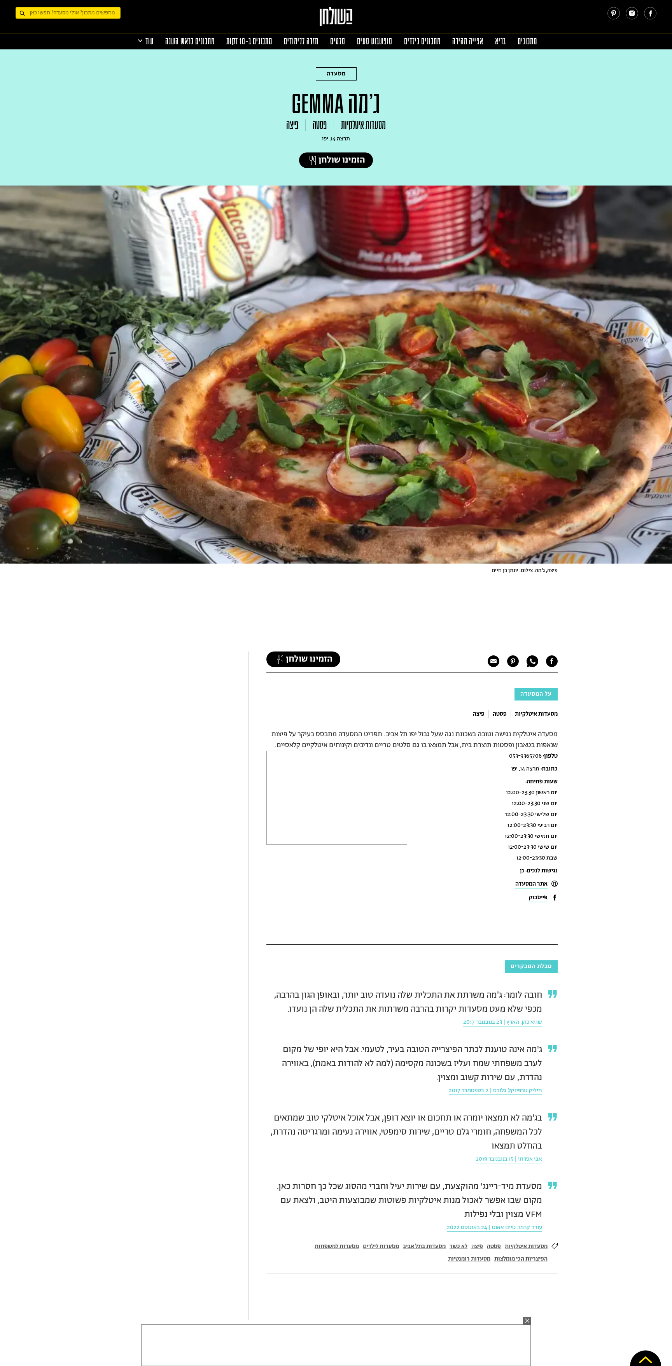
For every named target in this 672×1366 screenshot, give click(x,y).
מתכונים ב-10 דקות (249, 41)
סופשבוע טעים (374, 41)
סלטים (337, 41)
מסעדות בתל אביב (424, 1246)
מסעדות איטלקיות (363, 125)
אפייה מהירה (467, 41)
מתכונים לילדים (422, 41)
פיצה (292, 125)
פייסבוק (538, 897)
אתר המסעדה (531, 884)
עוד (149, 41)
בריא (500, 41)
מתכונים (527, 41)
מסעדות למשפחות (337, 1246)
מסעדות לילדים (381, 1246)
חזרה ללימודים (301, 41)
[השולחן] (336, 20)
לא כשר (458, 1246)
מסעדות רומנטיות (469, 1259)
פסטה (320, 125)
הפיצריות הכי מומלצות (521, 1259)
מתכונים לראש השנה (190, 41)
